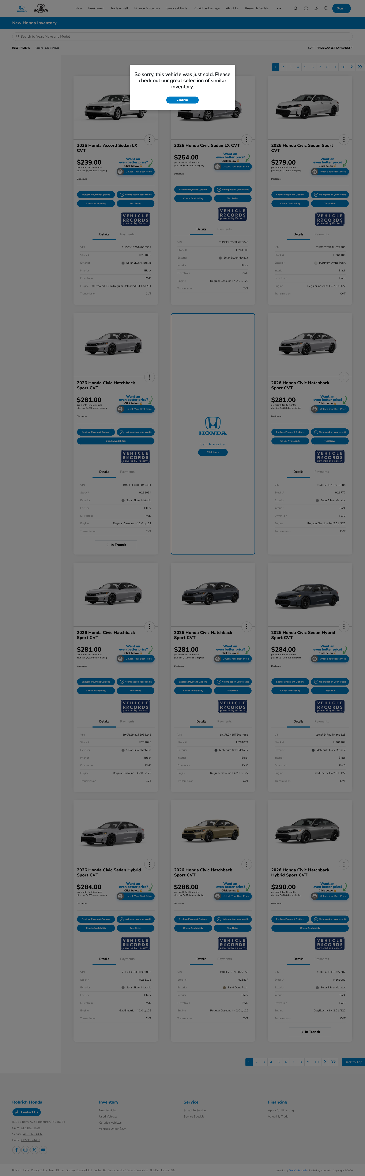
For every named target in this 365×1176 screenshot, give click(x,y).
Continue (182, 100)
